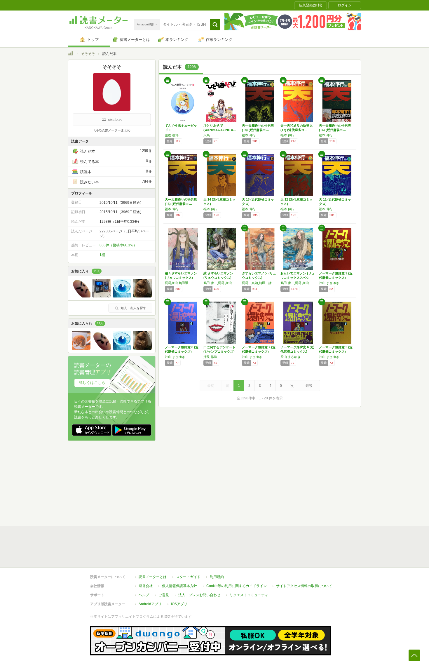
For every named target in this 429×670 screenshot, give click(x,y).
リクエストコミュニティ (249, 595)
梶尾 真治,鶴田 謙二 (258, 283)
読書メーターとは (153, 577)
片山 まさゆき (329, 283)
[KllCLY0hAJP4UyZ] (122, 296)
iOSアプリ (179, 604)
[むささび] (81, 348)
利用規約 (217, 577)
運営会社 (146, 586)
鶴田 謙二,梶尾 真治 (217, 283)
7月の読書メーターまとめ (111, 130)
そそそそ (88, 54)
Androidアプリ (150, 604)
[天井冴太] (81, 296)
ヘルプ (144, 595)
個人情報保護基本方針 (179, 586)
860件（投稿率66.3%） (118, 245)
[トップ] (70, 54)
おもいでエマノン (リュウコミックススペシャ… (297, 278)
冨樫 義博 (172, 135)
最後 (309, 386)
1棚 (102, 255)
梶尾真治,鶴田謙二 (178, 283)
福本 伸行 (249, 135)
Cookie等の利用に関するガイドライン (236, 586)
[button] (215, 24)
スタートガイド (188, 577)
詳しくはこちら (92, 382)
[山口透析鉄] (142, 296)
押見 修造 (210, 357)
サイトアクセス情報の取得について (304, 586)
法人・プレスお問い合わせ (199, 595)
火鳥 (206, 135)
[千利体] (101, 296)
